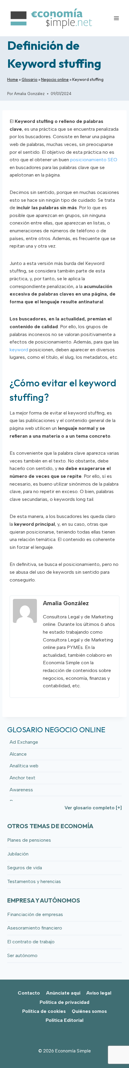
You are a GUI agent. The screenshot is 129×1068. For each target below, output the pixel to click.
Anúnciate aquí (63, 993)
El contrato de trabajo (31, 942)
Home (12, 79)
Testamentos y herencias (34, 881)
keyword (19, 350)
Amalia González (29, 93)
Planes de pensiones (29, 840)
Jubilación (17, 854)
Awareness (21, 790)
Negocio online (55, 79)
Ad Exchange (24, 742)
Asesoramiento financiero (34, 928)
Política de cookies (44, 1011)
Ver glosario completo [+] (93, 808)
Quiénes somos (89, 1011)
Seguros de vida (24, 867)
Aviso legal (98, 993)
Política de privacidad (64, 1002)
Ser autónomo (22, 955)
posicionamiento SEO (93, 159)
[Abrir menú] (116, 18)
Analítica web (24, 766)
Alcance (18, 754)
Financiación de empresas (35, 914)
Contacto (29, 993)
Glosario (30, 79)
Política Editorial (64, 1020)
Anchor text (22, 778)
